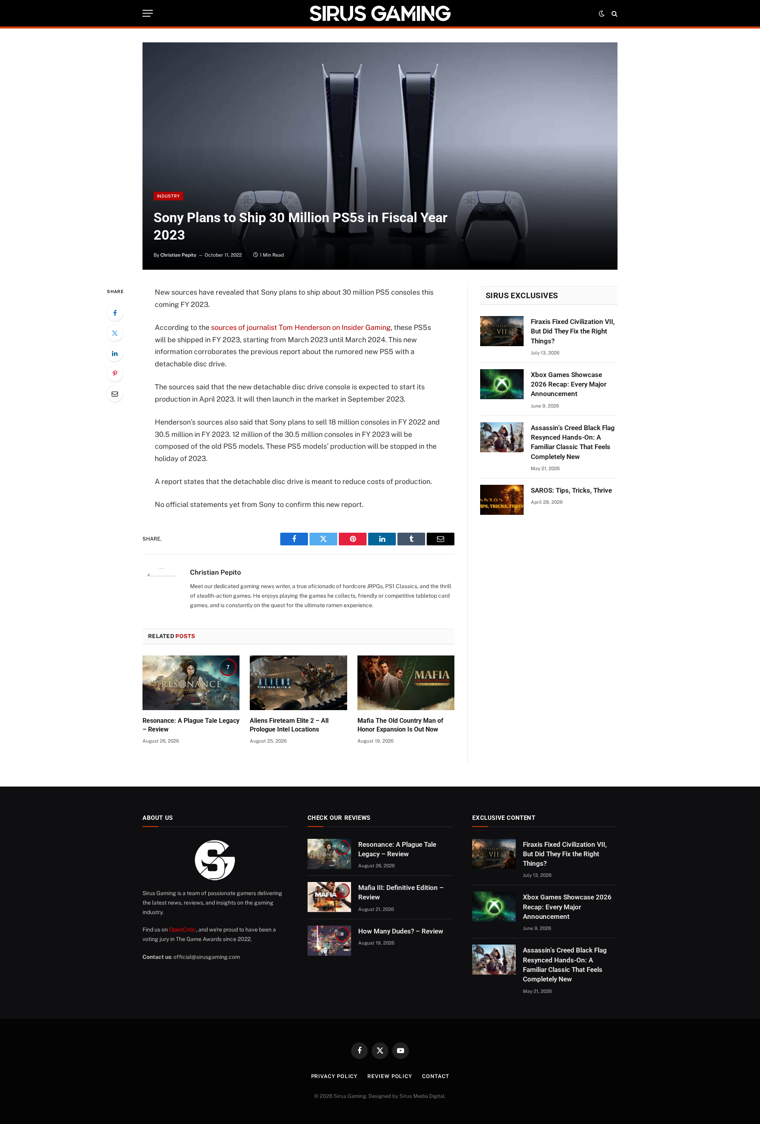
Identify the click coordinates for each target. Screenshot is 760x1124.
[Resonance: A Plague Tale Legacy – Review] (190, 682)
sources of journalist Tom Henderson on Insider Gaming (301, 327)
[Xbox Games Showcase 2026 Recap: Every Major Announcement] (502, 384)
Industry (168, 196)
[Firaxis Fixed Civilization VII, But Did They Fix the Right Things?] (502, 331)
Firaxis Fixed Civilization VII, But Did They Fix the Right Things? (573, 331)
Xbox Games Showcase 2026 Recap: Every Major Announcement (568, 384)
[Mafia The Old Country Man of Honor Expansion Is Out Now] (405, 682)
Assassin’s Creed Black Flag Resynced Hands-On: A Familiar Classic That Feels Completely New (573, 442)
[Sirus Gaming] (380, 13)
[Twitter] (115, 333)
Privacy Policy (334, 1076)
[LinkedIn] (115, 353)
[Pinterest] (115, 373)
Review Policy (389, 1076)
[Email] (115, 394)
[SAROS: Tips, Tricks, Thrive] (502, 500)
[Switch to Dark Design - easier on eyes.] (601, 13)
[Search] (614, 13)
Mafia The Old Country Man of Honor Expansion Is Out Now (400, 725)
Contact (435, 1076)
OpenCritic (182, 929)
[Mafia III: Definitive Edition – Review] (329, 897)
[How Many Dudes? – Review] (329, 941)
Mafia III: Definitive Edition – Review (401, 892)
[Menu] (147, 13)
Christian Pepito (178, 255)
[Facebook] (115, 313)
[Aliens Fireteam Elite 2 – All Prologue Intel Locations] (298, 682)
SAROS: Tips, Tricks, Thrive (571, 490)
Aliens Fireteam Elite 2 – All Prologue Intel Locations (289, 725)
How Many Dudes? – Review (400, 931)
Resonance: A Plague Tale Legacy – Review (190, 725)
